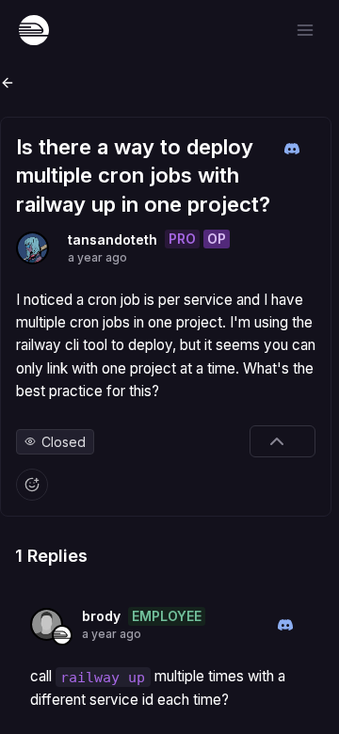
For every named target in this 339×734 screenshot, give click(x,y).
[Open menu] (305, 30)
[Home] (34, 30)
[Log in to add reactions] (32, 485)
